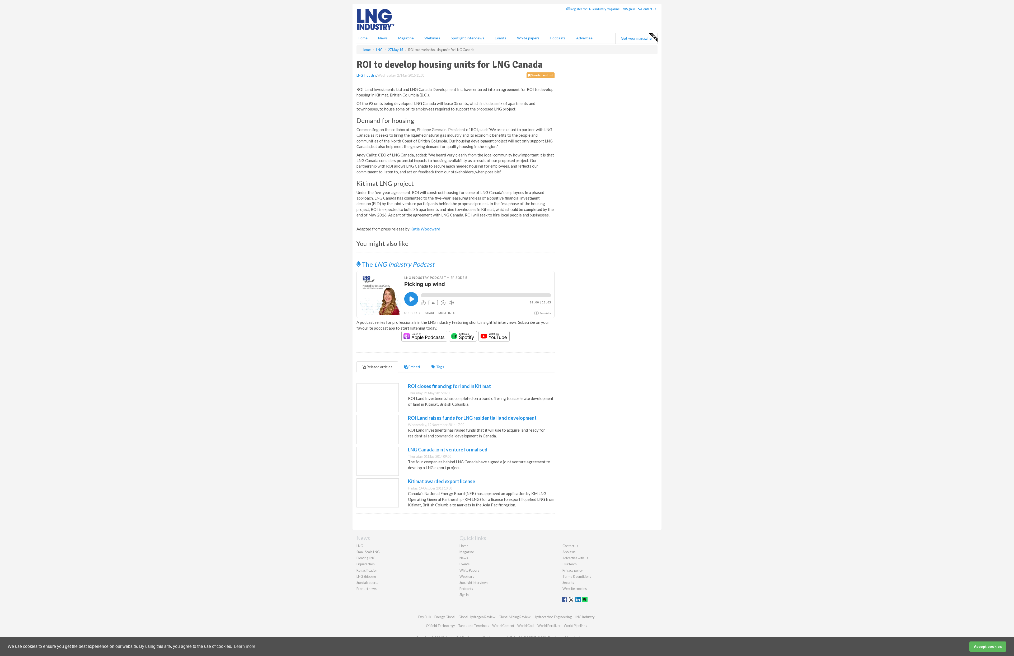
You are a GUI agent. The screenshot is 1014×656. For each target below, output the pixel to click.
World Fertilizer (549, 625)
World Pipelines (575, 625)
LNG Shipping (366, 576)
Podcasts (558, 38)
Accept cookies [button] (988, 646)
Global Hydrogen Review (476, 617)
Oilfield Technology (440, 625)
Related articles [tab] (379, 366)
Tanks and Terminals (473, 625)
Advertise (584, 38)
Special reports (367, 582)
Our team (569, 564)
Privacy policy (572, 570)
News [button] (383, 38)
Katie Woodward (425, 229)
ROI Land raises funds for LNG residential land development (472, 418)
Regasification (366, 570)
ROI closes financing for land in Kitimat (449, 386)
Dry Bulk (424, 617)
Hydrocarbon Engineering (553, 617)
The (397, 264)
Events (500, 38)
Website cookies (574, 588)
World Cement (503, 625)
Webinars (432, 38)
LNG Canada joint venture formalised (447, 449)
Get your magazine (636, 38)
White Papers (469, 570)
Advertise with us (575, 558)
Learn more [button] (244, 646)
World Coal (525, 625)
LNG (359, 546)
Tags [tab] (439, 366)
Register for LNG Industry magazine (595, 9)
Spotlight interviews (467, 38)
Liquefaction (365, 564)
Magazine (406, 38)
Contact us (648, 9)
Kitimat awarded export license (441, 481)
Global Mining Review (515, 617)
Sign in (630, 9)
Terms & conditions (576, 576)
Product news (366, 588)
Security (568, 582)
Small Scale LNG (368, 552)
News (463, 558)
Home (363, 38)
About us (568, 552)
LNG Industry (366, 75)
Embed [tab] (414, 366)
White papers (528, 38)
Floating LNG (365, 558)
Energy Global (444, 617)
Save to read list (542, 75)
